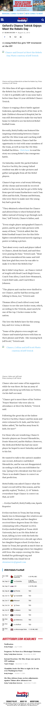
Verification (8, 644)
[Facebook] (4, 37)
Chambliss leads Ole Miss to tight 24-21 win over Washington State (21, 669)
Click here (25, 150)
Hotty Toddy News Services (13, 654)
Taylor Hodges (9, 664)
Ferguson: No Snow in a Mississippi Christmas (22, 651)
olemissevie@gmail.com (14, 562)
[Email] (15, 37)
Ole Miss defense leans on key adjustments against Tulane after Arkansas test (21, 679)
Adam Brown (10, 32)
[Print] (20, 37)
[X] (10, 37)
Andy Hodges (8, 647)
